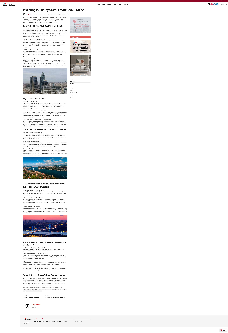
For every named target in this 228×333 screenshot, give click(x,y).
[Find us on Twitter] (209, 4)
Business (109, 4)
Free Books (65, 321)
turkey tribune (26, 291)
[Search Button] (226, 4)
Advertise (53, 321)
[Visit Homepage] (8, 4)
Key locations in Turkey (39, 289)
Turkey (98, 4)
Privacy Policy (41, 321)
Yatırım (40, 291)
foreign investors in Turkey (34, 287)
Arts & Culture (72, 81)
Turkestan (125, 4)
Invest (42, 14)
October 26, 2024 (37, 14)
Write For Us (59, 321)
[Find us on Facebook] (214, 4)
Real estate (60, 289)
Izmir (33, 289)
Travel (114, 4)
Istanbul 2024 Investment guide (56, 287)
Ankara (26, 287)
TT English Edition (29, 14)
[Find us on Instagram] (211, 4)
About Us (36, 321)
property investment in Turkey (51, 289)
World (103, 4)
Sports (71, 90)
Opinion (119, 4)
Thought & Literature (74, 92)
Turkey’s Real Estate (33, 291)
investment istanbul (44, 287)
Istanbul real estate (27, 289)
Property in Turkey (50, 14)
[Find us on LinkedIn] (217, 4)
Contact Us (48, 321)
